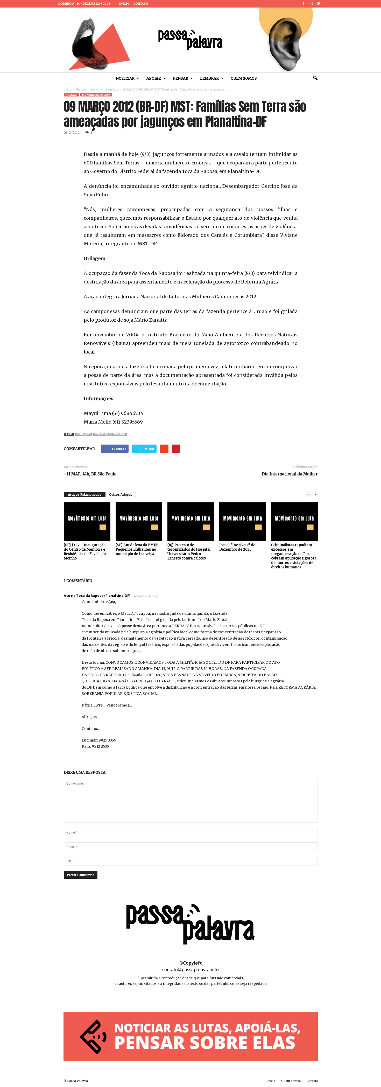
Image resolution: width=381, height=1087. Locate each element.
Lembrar (209, 78)
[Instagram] (311, 4)
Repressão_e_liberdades (110, 434)
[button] (315, 78)
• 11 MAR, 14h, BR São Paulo (90, 474)
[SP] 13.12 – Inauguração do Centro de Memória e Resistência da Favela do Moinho (85, 551)
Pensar (180, 78)
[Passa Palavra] (190, 40)
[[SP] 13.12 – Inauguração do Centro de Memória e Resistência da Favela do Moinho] (87, 521)
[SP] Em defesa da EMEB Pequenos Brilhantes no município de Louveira (137, 549)
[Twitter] (319, 4)
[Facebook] (303, 4)
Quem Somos (244, 78)
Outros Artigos (120, 494)
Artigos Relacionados (84, 494)
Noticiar (125, 78)
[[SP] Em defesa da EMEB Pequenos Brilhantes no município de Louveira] (139, 521)
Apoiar (153, 78)
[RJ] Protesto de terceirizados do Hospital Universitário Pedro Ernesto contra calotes (188, 551)
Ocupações (83, 434)
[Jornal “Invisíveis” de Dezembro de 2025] (242, 521)
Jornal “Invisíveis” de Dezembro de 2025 (237, 547)
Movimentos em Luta (104, 89)
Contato (140, 3)
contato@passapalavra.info (190, 969)
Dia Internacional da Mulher (290, 474)
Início (124, 3)
